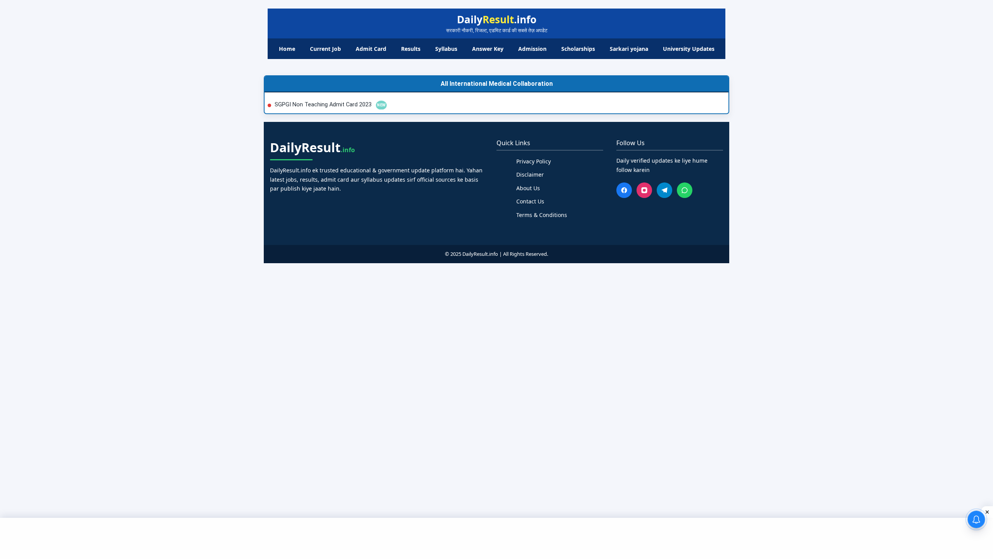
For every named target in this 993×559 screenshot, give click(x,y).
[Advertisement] (496, 537)
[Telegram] (664, 190)
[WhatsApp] (684, 190)
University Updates (688, 48)
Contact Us (530, 201)
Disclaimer (530, 174)
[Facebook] (624, 190)
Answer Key (487, 48)
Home (287, 48)
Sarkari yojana (629, 48)
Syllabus (446, 48)
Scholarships (578, 48)
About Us (528, 188)
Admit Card (371, 48)
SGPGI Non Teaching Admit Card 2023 (324, 104)
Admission (532, 48)
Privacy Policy (533, 161)
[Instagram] (644, 190)
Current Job (325, 48)
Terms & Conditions (541, 215)
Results (410, 48)
